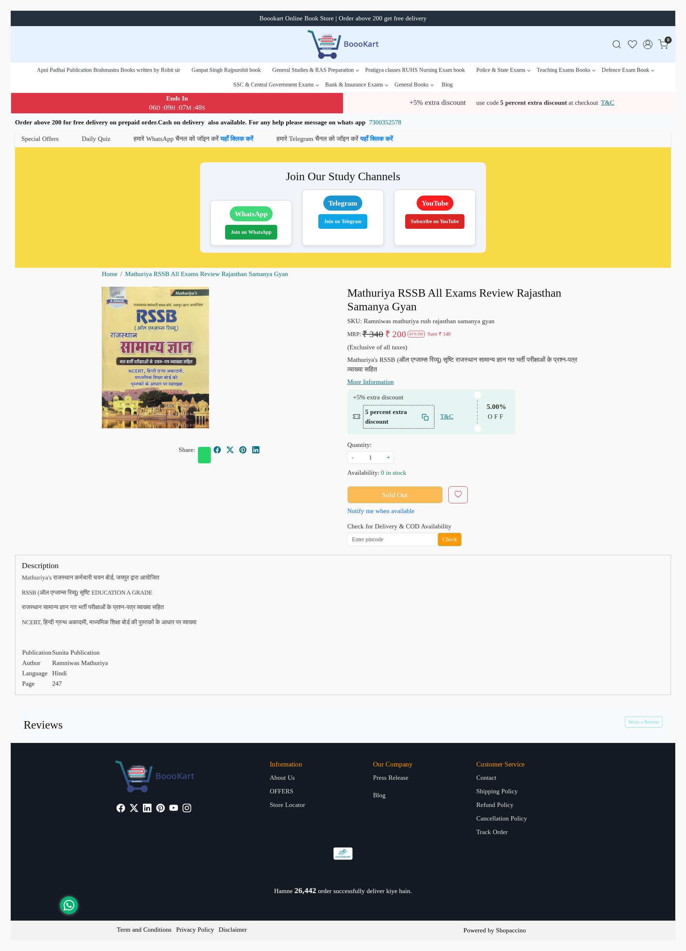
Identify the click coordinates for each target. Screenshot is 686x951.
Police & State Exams (500, 70)
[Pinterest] (160, 809)
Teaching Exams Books (563, 70)
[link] (617, 44)
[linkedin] (255, 450)
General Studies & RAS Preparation (313, 70)
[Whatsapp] (204, 455)
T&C (607, 102)
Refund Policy (494, 804)
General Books (411, 85)
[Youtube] (173, 809)
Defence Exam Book (625, 70)
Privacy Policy (195, 929)
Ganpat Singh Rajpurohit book (226, 70)
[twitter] (230, 450)
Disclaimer (233, 929)
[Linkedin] (147, 809)
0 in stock (393, 472)
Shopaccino (511, 930)
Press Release (390, 777)
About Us (282, 777)
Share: (187, 449)
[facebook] (217, 450)
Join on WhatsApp (251, 232)
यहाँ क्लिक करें (162, 138)
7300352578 (385, 122)
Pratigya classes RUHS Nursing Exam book (415, 70)
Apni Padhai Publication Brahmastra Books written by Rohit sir (108, 70)
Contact (486, 777)
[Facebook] (120, 809)
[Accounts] (647, 44)
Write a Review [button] (643, 722)
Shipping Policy (497, 791)
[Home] (343, 44)
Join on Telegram (343, 221)
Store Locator (287, 804)
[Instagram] (187, 809)
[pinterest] (243, 450)
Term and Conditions (144, 929)
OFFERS (281, 791)
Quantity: (359, 444)
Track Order (492, 832)
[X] (134, 809)
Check (449, 539)
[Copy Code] (425, 417)
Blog (447, 85)
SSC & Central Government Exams (273, 85)
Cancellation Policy (501, 818)
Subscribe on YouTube (435, 221)
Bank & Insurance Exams (354, 85)
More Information (370, 381)
